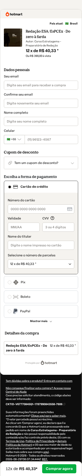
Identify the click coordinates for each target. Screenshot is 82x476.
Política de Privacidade (40, 441)
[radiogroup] (41, 249)
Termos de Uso (15, 441)
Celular (9, 131)
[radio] (9, 187)
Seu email (11, 76)
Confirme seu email (18, 94)
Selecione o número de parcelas (31, 255)
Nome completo (16, 113)
